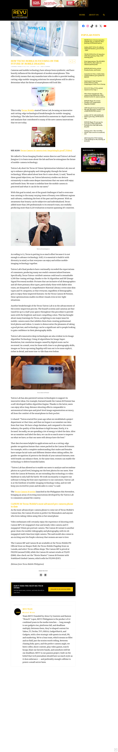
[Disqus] (43, 686)
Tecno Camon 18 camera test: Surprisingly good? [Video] (46, 150)
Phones (19, 66)
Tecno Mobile (28, 110)
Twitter (33, 612)
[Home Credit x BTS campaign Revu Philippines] (59, 3)
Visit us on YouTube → (94, 168)
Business (14, 66)
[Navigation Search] (104, 10)
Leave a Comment (45, 66)
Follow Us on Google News (61, 589)
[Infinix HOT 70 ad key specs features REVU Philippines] (43, 97)
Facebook (26, 612)
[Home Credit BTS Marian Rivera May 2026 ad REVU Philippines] (43, 137)
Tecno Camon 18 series (25, 492)
